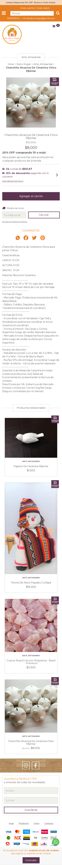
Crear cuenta (27, 8)
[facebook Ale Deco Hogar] (35, 765)
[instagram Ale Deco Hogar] (26, 765)
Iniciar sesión (43, 8)
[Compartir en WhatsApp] (18, 238)
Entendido (31, 860)
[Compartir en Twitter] (34, 238)
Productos (24, 823)
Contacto (48, 823)
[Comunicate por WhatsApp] (55, 841)
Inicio (11, 64)
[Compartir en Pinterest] (42, 238)
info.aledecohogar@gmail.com (39, 18)
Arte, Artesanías (43, 64)
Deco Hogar (24, 64)
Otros (36, 823)
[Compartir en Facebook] (25, 238)
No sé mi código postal (14, 222)
